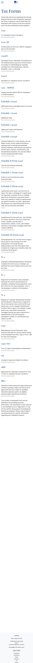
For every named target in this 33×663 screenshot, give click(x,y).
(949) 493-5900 (18, 638)
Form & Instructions (8, 37)
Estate (16, 657)
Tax (16, 661)
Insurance (16, 659)
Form (3, 208)
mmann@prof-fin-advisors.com (16, 647)
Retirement (16, 653)
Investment (16, 655)
